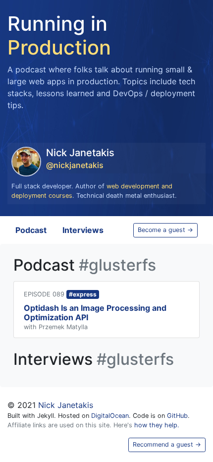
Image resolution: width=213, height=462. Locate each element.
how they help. (156, 425)
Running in (59, 35)
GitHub (177, 415)
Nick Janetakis (65, 405)
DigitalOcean (110, 415)
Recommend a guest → (167, 444)
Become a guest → (165, 229)
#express (83, 294)
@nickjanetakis (75, 165)
